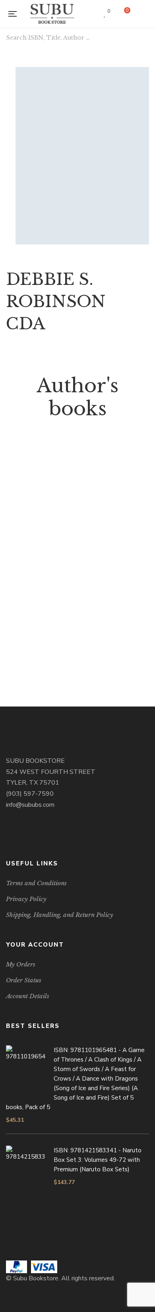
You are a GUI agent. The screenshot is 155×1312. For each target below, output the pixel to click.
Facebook (8, 835)
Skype (39, 835)
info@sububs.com (30, 804)
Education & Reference (77, 626)
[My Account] (145, 14)
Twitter (18, 835)
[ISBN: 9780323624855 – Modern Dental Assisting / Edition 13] (77, 529)
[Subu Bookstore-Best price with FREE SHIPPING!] (52, 14)
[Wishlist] (105, 13)
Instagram (29, 835)
